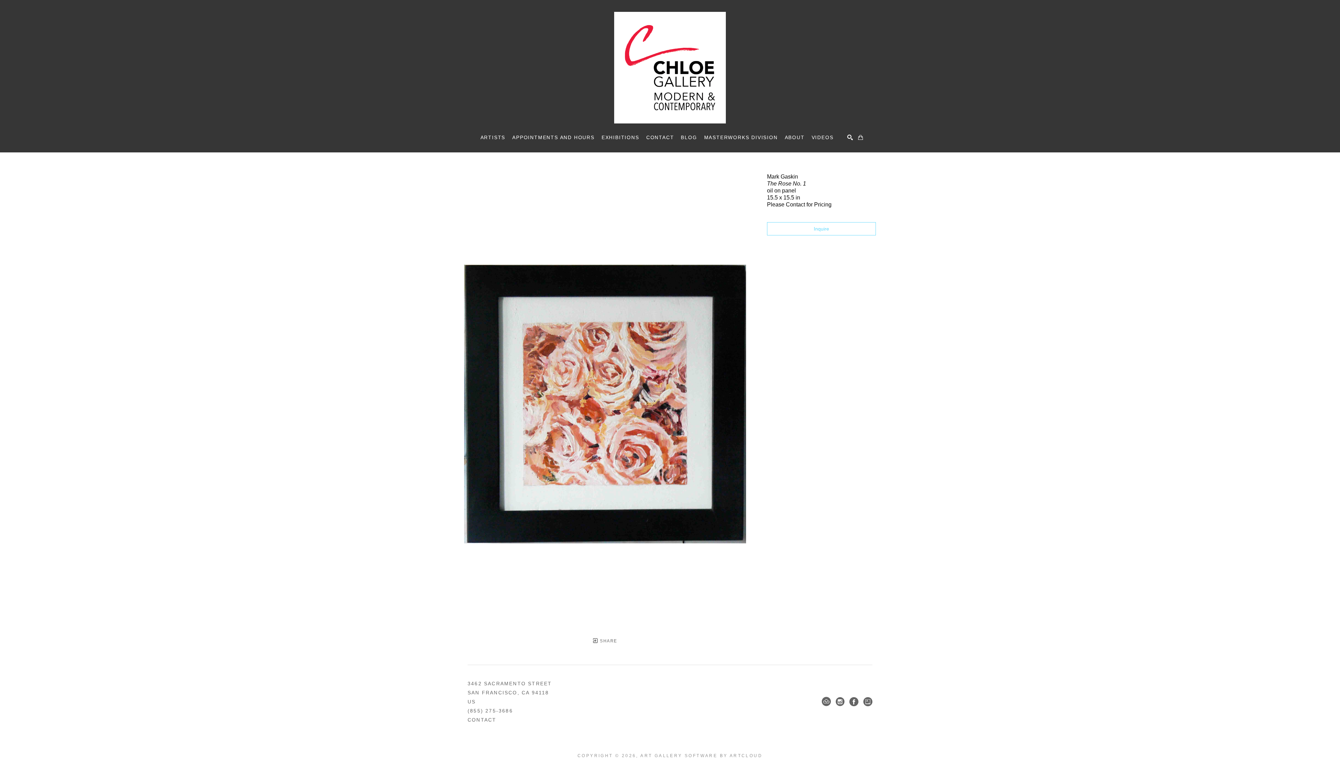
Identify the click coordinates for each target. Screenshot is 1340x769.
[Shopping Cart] (860, 137)
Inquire (821, 229)
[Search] (850, 137)
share (607, 641)
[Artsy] (867, 701)
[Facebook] (853, 701)
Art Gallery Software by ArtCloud (701, 755)
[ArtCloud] (826, 701)
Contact (482, 720)
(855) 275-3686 (490, 711)
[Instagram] (840, 701)
